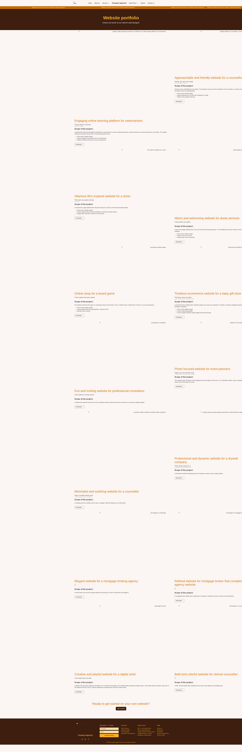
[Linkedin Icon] (85, 739)
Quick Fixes (132, 3)
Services (105, 3)
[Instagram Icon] (82, 739)
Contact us (151, 3)
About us (97, 3)
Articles (143, 3)
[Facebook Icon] (88, 739)
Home (90, 3)
